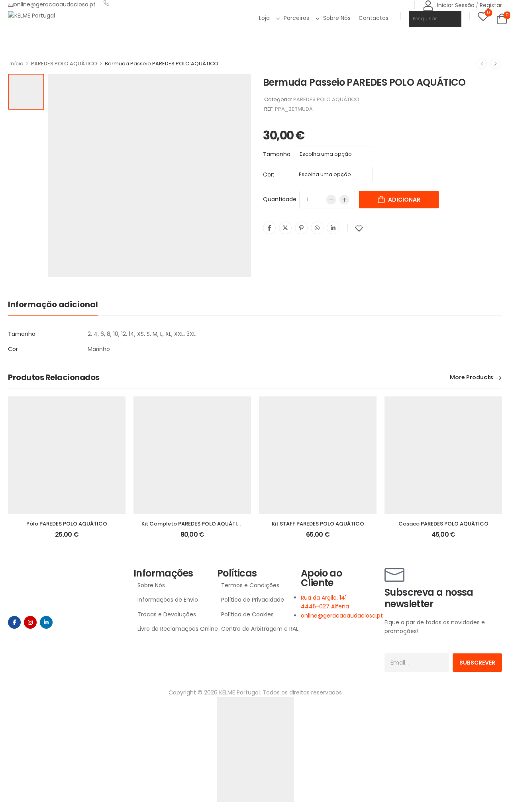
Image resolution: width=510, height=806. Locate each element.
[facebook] (14, 622)
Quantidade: (280, 199)
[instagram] (30, 622)
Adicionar (404, 200)
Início (17, 63)
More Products (471, 377)
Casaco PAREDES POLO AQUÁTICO (443, 524)
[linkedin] (46, 622)
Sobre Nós (337, 18)
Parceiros (296, 18)
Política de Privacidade (252, 600)
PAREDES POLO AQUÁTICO (64, 63)
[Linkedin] (333, 228)
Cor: (268, 174)
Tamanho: (277, 154)
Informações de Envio (167, 600)
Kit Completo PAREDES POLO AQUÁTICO (193, 524)
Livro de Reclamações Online (173, 629)
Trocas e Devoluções (166, 614)
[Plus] (344, 199)
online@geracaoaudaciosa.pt (55, 4)
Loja (264, 18)
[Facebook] (269, 228)
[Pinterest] (301, 228)
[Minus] (331, 199)
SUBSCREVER (477, 663)
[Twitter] (285, 228)
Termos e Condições (250, 585)
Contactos (373, 18)
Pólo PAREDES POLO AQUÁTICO (66, 524)
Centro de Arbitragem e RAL (257, 629)
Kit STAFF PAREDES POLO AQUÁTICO (318, 524)
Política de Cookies (247, 614)
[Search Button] (451, 19)
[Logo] (31, 15)
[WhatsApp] (317, 228)
